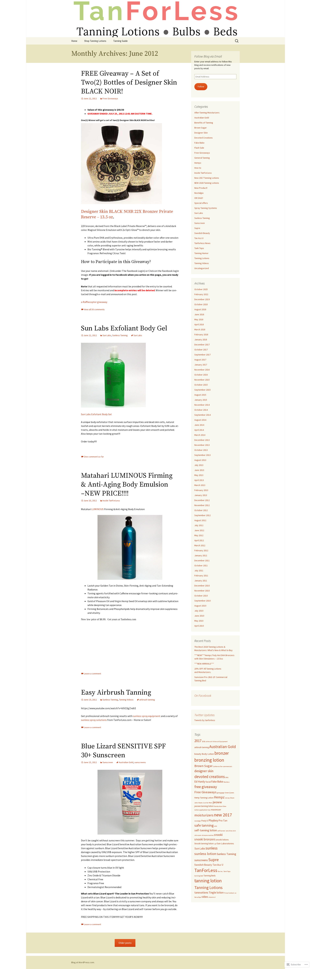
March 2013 (199, 485)
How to (197, 167)
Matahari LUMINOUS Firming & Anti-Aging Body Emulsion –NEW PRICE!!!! (127, 484)
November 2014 (202, 404)
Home (74, 40)
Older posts (125, 942)
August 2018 (200, 309)
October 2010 (201, 595)
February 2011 (201, 575)
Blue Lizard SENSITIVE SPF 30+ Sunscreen (123, 751)
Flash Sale (199, 147)
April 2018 (199, 324)
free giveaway (205, 786)
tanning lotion (208, 881)
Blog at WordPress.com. (83, 962)
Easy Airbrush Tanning (116, 692)
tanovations (201, 892)
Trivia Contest (229, 893)
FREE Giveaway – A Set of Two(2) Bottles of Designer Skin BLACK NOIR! (129, 82)
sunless (212, 848)
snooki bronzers (204, 839)
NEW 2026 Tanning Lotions (206, 182)
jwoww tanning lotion (204, 806)
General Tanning (202, 157)
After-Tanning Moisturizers (206, 112)
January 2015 (200, 399)
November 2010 (202, 590)
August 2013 (200, 460)
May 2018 (198, 319)
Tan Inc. (220, 871)
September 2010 (202, 600)
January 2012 (200, 555)
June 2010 (199, 615)
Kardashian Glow (220, 806)
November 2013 (202, 445)
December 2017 (202, 344)
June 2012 (199, 530)
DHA (226, 777)
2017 (198, 740)
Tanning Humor (201, 253)
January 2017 (200, 364)
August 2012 (200, 520)
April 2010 (199, 625)
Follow (201, 86)
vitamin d (211, 897)
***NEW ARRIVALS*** (204, 663)
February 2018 (201, 334)
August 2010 (200, 605)
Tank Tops (199, 248)
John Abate (198, 803)
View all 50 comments (94, 309)
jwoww (217, 802)
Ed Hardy (199, 781)
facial (208, 781)
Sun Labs (107, 335)
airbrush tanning (147, 699)
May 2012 (198, 535)
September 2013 (202, 455)
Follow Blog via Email (208, 56)
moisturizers (203, 815)
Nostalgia (198, 192)
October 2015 (201, 384)
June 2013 (199, 470)
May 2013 (198, 475)
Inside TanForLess (111, 500)
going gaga (220, 793)
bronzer (221, 753)
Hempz (197, 162)
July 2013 (198, 465)
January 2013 (200, 495)
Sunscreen (108, 762)
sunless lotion (205, 853)
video (205, 897)
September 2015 (202, 389)
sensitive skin (231, 831)
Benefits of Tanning (203, 122)
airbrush (209, 741)
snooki (218, 835)
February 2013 (201, 490)
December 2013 (202, 439)
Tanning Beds (209, 875)
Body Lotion (208, 753)
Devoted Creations (203, 137)
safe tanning (203, 825)
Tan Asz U (198, 238)
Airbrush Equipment (220, 741)
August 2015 (200, 394)
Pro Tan (223, 820)
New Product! (200, 187)
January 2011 (200, 580)
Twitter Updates (204, 715)
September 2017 (202, 354)
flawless (227, 782)
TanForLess (205, 870)
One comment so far (94, 456)
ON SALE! (198, 197)
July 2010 (198, 610)
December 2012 (202, 500)
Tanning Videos (126, 699)
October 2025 (201, 289)
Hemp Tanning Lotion (203, 797)
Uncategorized (201, 268)
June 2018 (199, 314)
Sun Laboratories (225, 843)
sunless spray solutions (94, 719)
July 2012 (198, 525)
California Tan (218, 766)
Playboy (213, 820)
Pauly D (204, 820)
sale (215, 826)
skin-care (197, 835)
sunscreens (140, 762)
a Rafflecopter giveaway (94, 302)
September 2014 (202, 414)
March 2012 (199, 545)
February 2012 (201, 550)
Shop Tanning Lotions (95, 40)
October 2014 (201, 409)
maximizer (216, 809)
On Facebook (202, 695)
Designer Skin (201, 132)
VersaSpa (197, 897)
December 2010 (202, 585)
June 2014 (199, 424)
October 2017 (201, 349)
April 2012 (199, 540)
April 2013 (199, 480)
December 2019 (202, 299)
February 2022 (201, 294)
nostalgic (197, 821)
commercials (227, 766)
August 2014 (200, 419)
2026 (203, 741)
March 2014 (199, 434)
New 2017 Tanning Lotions (206, 177)
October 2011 (201, 565)
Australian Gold (126, 762)
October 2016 (201, 374)
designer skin (203, 771)
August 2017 (200, 359)
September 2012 (202, 515)
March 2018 (199, 329)
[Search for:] (237, 41)
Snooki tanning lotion (204, 843)
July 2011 (198, 570)
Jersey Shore (229, 798)
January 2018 (200, 339)
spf (215, 844)
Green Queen (229, 793)
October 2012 (201, 510)
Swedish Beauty (202, 233)
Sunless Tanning (120, 335)
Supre (197, 228)
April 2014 (199, 429)
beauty (197, 753)
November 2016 (202, 369)
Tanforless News (202, 243)
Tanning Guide (120, 40)
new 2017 (223, 815)
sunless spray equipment (146, 716)
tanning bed (198, 876)
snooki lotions (222, 839)
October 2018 (201, 304)
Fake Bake (199, 142)
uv (235, 893)
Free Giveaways (110, 98)
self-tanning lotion (205, 830)
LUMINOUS (98, 509)
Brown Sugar (200, 127)
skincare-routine (207, 835)
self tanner (221, 831)
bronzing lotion (209, 760)
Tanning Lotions (201, 258)
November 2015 (202, 379)
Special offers (201, 203)
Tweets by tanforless (204, 720)
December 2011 (202, 560)
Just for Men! (207, 803)
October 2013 (201, 450)
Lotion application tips (202, 810)
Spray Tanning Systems (205, 208)
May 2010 (198, 620)
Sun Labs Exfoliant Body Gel (124, 328)
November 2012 (202, 505)
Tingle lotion (216, 892)
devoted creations (209, 776)
